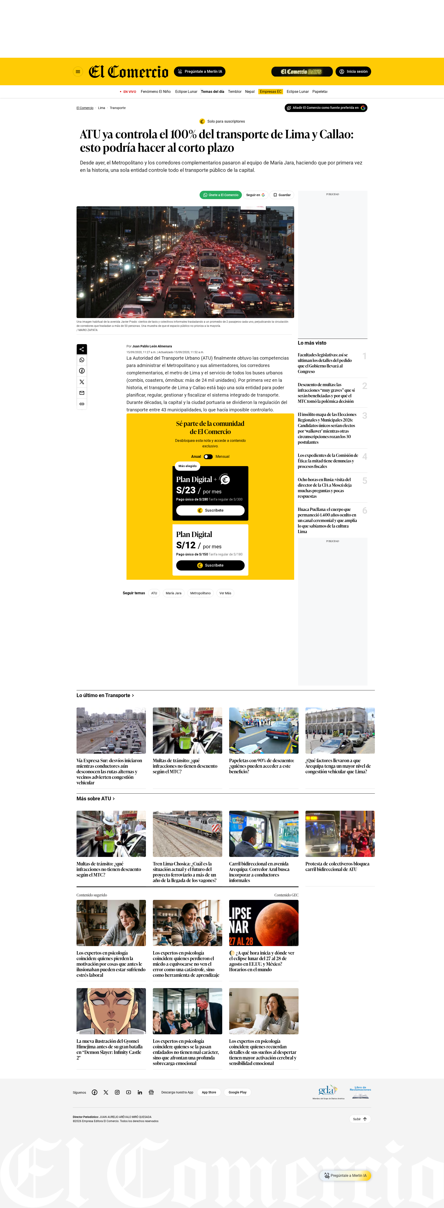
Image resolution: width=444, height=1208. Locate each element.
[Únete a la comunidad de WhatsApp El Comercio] (221, 195)
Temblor (234, 91)
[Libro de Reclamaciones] (360, 1092)
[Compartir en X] (82, 382)
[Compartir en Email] (82, 393)
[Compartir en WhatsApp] (82, 359)
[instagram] (117, 1092)
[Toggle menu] (78, 72)
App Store (209, 1092)
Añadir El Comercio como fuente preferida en (326, 107)
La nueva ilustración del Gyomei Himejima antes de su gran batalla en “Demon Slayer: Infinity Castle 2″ (110, 1049)
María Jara (174, 593)
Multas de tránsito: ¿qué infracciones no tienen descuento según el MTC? (185, 766)
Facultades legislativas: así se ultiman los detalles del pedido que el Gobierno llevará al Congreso (325, 363)
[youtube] (128, 1092)
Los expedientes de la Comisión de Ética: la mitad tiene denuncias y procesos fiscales (328, 460)
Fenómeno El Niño (156, 91)
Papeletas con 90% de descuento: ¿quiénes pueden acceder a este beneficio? (261, 766)
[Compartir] (82, 349)
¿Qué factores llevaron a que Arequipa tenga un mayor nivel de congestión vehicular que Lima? (338, 766)
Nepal (250, 91)
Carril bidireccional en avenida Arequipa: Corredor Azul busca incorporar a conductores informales (259, 872)
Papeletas (320, 91)
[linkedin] (140, 1092)
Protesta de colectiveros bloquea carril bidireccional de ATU (337, 866)
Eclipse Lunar (186, 91)
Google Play (238, 1092)
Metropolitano (200, 593)
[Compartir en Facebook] (82, 370)
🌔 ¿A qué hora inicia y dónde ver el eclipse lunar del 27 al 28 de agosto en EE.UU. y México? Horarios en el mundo (261, 961)
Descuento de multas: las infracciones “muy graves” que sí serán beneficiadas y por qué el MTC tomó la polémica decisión (326, 393)
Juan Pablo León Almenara (152, 346)
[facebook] (94, 1092)
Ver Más (225, 593)
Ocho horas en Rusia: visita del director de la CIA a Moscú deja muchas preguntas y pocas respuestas (325, 488)
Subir (357, 1119)
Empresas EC (270, 91)
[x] (106, 1092)
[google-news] (151, 1092)
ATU (154, 593)
